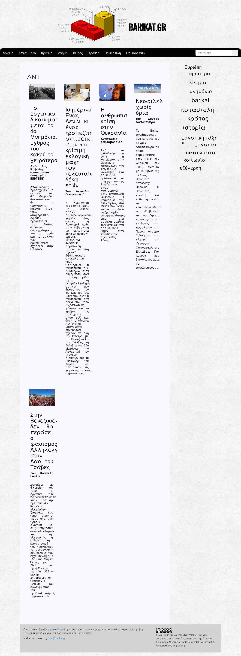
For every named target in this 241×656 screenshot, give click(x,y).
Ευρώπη (193, 67)
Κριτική (46, 52)
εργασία (205, 144)
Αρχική (8, 52)
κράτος (198, 118)
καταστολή (197, 109)
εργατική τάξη (199, 137)
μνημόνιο (200, 91)
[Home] (120, 24)
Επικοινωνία (135, 52)
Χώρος (78, 52)
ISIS (184, 143)
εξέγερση (190, 167)
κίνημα (198, 82)
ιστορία (194, 127)
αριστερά (199, 73)
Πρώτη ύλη (113, 52)
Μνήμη (63, 52)
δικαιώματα (201, 152)
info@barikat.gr (57, 638)
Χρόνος (93, 52)
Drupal (61, 629)
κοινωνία (195, 159)
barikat (200, 99)
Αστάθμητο (27, 52)
